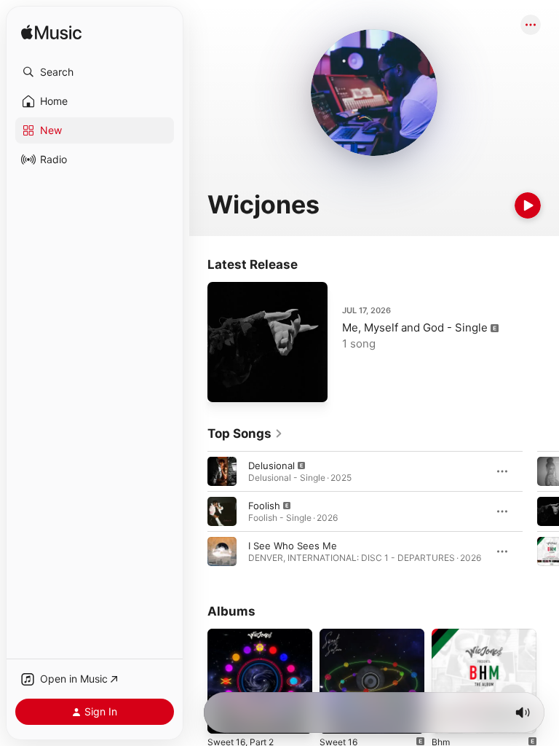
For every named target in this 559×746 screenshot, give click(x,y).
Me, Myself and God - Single (415, 327)
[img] (51, 33)
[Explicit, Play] (222, 471)
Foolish (264, 505)
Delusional (271, 465)
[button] (94, 72)
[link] (245, 433)
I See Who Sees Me (292, 545)
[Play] (528, 205)
